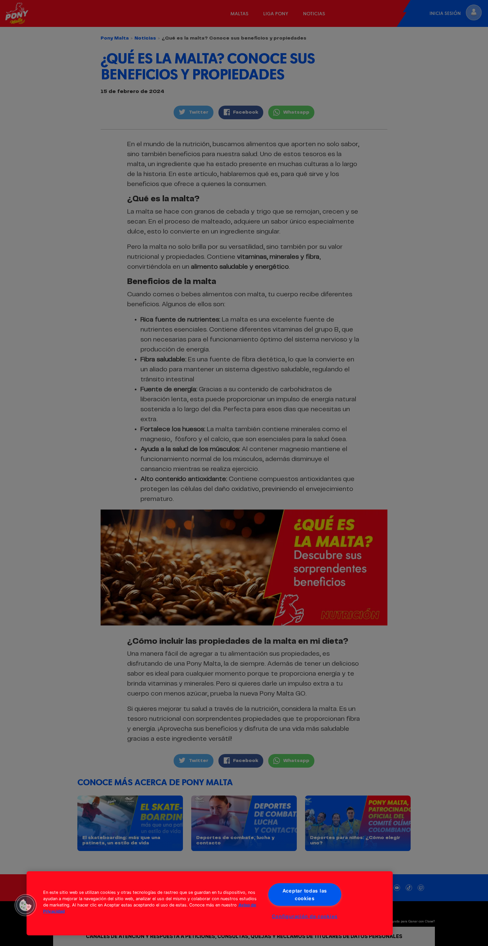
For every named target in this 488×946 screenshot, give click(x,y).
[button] (25, 905)
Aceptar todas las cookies (305, 894)
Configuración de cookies (305, 916)
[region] (210, 903)
